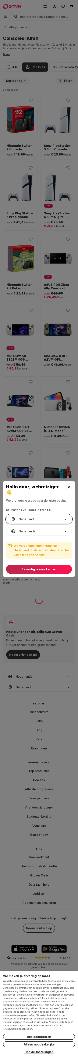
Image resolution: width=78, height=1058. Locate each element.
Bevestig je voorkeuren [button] (39, 569)
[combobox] (39, 519)
